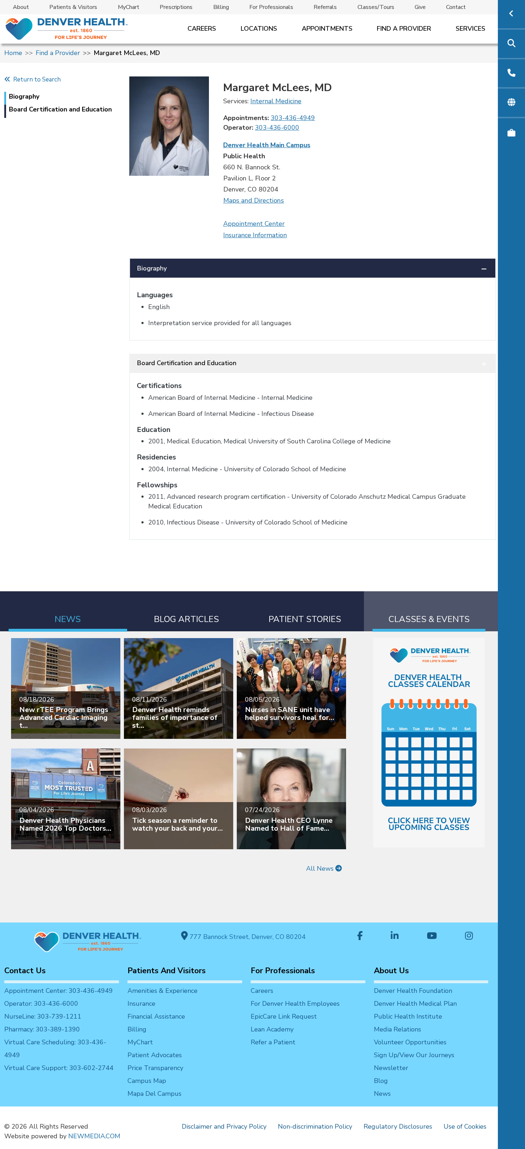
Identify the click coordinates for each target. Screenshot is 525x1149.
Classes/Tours (376, 7)
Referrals (325, 7)
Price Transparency (155, 1068)
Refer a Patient (273, 1042)
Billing (221, 7)
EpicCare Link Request (284, 1016)
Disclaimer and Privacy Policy (224, 1126)
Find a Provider (404, 28)
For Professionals (271, 7)
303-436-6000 (277, 127)
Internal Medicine (275, 101)
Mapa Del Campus (154, 1093)
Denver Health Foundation (413, 990)
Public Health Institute (408, 1016)
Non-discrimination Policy (315, 1126)
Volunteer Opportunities (410, 1042)
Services (470, 28)
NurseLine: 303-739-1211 (42, 1016)
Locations (259, 28)
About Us (391, 970)
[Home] (66, 29)
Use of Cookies (465, 1126)
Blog (381, 1080)
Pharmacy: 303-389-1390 (42, 1029)
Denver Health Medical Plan (415, 1003)
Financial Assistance (156, 1016)
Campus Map (147, 1080)
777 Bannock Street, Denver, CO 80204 (247, 936)
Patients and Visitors (167, 970)
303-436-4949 (293, 118)
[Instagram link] (469, 936)
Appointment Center (254, 223)
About (21, 7)
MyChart (128, 7)
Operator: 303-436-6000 (41, 1003)
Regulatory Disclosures (398, 1126)
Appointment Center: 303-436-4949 (58, 990)
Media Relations (397, 1029)
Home (13, 53)
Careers (202, 28)
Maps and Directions (253, 200)
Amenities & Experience (163, 990)
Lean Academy (272, 1029)
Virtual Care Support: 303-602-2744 (59, 1068)
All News (320, 868)
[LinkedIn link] (394, 936)
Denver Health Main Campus (266, 145)
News (382, 1093)
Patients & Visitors (73, 7)
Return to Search (35, 79)
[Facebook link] (360, 936)
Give (420, 7)
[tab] (68, 611)
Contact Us (25, 970)
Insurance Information (255, 235)
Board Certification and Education (186, 363)
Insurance (141, 1003)
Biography (152, 268)
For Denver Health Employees (295, 1003)
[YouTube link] (432, 936)
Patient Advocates (155, 1055)
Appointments (327, 28)
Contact (456, 7)
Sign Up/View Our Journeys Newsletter (414, 1061)
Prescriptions (176, 7)
